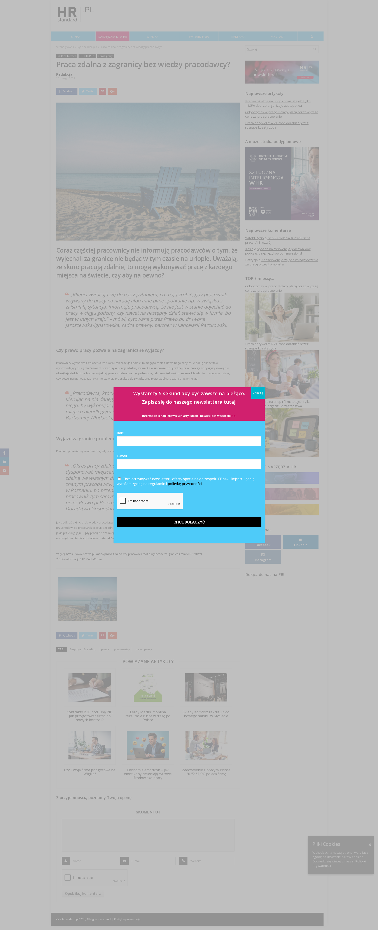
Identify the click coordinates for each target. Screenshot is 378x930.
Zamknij (258, 393)
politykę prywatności (185, 483)
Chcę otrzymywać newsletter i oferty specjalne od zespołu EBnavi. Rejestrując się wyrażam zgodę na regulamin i (185, 481)
